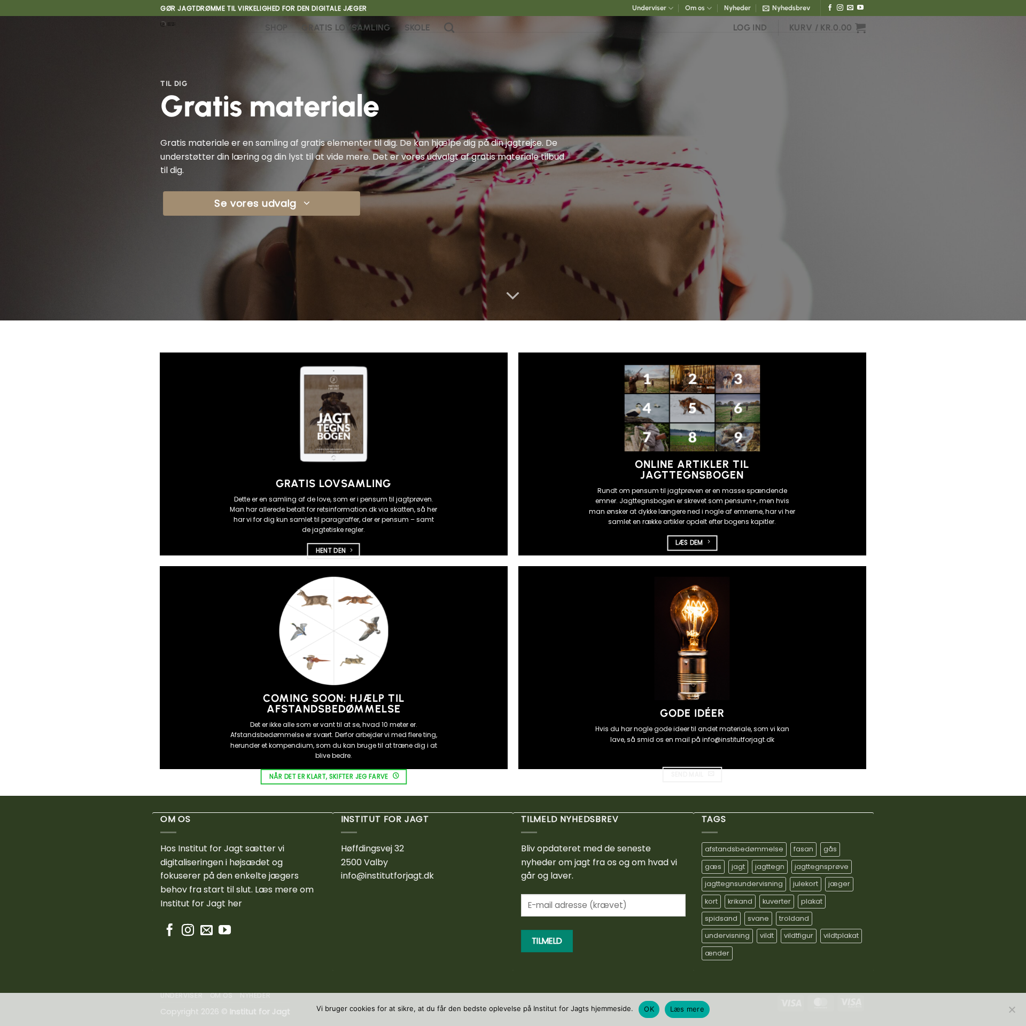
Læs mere (687, 1009)
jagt (738, 866)
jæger (839, 883)
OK (649, 1009)
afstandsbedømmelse (744, 848)
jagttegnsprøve (822, 866)
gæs (713, 866)
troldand (794, 918)
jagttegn (769, 866)
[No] (1011, 1012)
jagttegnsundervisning (744, 883)
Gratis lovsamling (345, 27)
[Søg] (449, 27)
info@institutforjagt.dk (387, 876)
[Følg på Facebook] (830, 8)
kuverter (777, 901)
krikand (740, 901)
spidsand (721, 918)
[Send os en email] (850, 8)
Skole (418, 27)
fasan (803, 848)
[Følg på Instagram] (840, 8)
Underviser (649, 8)
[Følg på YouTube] (860, 8)
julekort (805, 883)
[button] (786, 8)
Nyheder (737, 8)
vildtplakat (841, 935)
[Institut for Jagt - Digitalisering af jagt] (204, 24)
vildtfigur (798, 935)
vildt (767, 935)
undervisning (727, 935)
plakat (811, 901)
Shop (276, 27)
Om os (695, 8)
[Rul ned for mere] (513, 296)
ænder (717, 953)
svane (758, 918)
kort (711, 901)
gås (830, 848)
